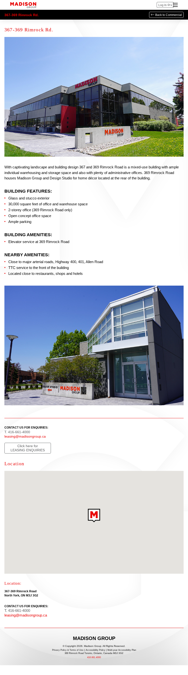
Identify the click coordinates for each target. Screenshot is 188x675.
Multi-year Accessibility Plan (121, 650)
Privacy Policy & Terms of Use (67, 650)
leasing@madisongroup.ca (25, 436)
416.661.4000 (94, 657)
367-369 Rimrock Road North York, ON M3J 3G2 (21, 593)
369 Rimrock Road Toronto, (94, 653)
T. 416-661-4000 (17, 432)
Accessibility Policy (95, 650)
